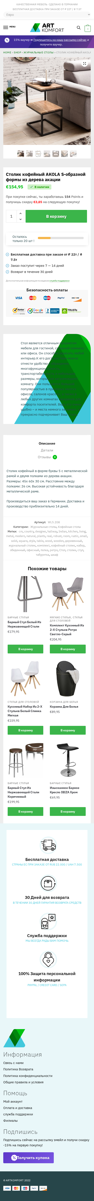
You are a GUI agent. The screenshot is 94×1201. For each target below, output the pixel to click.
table (40, 541)
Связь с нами (13, 1063)
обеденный (17, 550)
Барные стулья (18, 617)
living (82, 531)
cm (21, 531)
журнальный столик (22, 545)
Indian (63, 531)
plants (41, 536)
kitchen (73, 531)
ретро (54, 550)
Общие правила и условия (23, 1082)
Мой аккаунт (13, 1101)
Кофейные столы (69, 527)
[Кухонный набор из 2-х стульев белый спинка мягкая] (25, 678)
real (49, 536)
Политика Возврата (18, 1069)
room (66, 536)
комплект (43, 545)
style (32, 541)
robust (57, 536)
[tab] (47, 443)
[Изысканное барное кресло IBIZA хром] (67, 760)
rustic (74, 536)
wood (48, 541)
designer (40, 531)
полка (44, 550)
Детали (47, 450)
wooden (59, 541)
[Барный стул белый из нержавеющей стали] (25, 594)
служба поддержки (59, 280)
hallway (52, 531)
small (83, 536)
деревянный (73, 541)
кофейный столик (63, 545)
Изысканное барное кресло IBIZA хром (64, 790)
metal (10, 536)
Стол (62, 550)
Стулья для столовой (66, 619)
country (29, 531)
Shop (17, 52)
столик (71, 550)
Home (7, 52)
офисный (33, 550)
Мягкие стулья (60, 617)
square (23, 541)
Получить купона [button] (32, 1157)
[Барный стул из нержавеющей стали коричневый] (25, 760)
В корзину (56, 216)
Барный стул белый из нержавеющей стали (24, 624)
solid (14, 541)
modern (20, 536)
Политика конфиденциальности (27, 1076)
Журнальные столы (39, 52)
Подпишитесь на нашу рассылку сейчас (60, 40)
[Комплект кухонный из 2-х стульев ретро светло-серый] (67, 594)
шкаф (54, 555)
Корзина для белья (64, 701)
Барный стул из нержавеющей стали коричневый (23, 792)
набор (81, 545)
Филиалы (10, 1120)
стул (80, 550)
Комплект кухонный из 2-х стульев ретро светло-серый (67, 629)
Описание (47, 443)
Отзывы (47, 457)
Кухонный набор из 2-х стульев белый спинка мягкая (25, 711)
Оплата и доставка (17, 1108)
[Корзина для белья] (67, 678)
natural (31, 536)
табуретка (42, 555)
